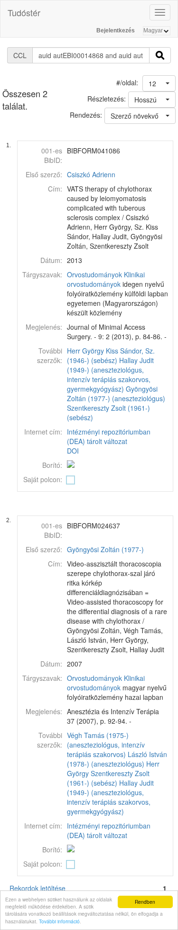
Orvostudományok (94, 274)
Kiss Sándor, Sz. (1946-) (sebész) (111, 355)
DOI (73, 450)
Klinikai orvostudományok (106, 279)
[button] (159, 83)
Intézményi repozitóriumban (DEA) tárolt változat (108, 436)
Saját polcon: (42, 479)
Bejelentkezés (115, 30)
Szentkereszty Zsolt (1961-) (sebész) (108, 778)
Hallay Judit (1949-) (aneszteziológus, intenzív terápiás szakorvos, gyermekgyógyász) (110, 374)
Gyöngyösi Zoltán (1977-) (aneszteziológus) (116, 393)
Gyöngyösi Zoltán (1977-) (105, 549)
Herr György (85, 350)
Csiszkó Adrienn (91, 174)
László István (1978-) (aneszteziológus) (117, 758)
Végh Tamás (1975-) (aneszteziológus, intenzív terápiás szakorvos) (106, 744)
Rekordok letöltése (37, 888)
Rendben (145, 901)
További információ (59, 921)
